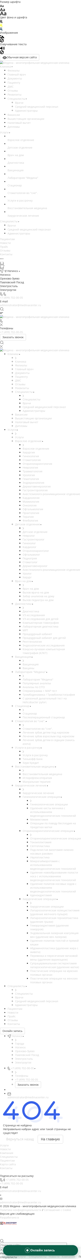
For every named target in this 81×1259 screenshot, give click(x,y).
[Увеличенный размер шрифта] (3, 13)
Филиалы (14, 70)
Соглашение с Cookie (57, 1210)
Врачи (19, 102)
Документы (15, 78)
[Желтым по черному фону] (1, 25)
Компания (6, 1153)
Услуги (4, 1145)
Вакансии (14, 115)
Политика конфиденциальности (20, 1210)
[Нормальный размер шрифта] (2, 9)
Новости (5, 1149)
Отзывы (13, 90)
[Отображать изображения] (2, 36)
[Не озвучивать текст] (2, 52)
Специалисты (17, 98)
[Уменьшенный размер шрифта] (2, 5)
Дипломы (14, 126)
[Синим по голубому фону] (1, 29)
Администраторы (26, 110)
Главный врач (17, 74)
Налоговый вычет (19, 123)
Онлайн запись (12, 1031)
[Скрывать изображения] (2, 40)
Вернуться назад (20, 1139)
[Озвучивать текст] (2, 48)
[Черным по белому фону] (1, 21)
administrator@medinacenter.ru (20, 305)
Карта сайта (8, 1164)
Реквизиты (14, 94)
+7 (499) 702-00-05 (11, 297)
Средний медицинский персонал (36, 106)
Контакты (6, 1168)
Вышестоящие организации (26, 119)
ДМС (11, 86)
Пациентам (7, 1160)
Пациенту (14, 82)
